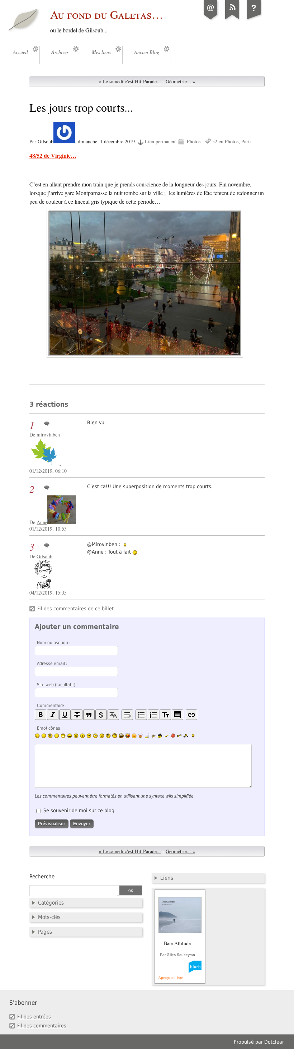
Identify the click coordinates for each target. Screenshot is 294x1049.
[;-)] (43, 735)
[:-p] (134, 735)
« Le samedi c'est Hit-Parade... (130, 81)
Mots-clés (49, 917)
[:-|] (56, 735)
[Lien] (191, 715)
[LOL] (63, 735)
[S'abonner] (232, 19)
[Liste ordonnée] (153, 715)
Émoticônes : (50, 728)
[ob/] (153, 735)
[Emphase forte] (40, 715)
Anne (42, 522)
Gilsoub (44, 556)
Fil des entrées (34, 1017)
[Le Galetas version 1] (254, 19)
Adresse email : (52, 663)
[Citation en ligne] (89, 715)
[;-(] (101, 735)
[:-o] (95, 735)
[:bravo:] (192, 736)
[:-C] (82, 735)
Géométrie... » (180, 81)
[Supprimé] (76, 715)
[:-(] (76, 735)
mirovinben (48, 434)
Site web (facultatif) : (57, 684)
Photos (193, 141)
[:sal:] (185, 736)
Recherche (41, 876)
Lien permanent (161, 141)
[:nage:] (166, 736)
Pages (45, 932)
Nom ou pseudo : (54, 642)
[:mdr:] (121, 736)
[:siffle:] (114, 735)
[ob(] (172, 735)
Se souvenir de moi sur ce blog (78, 810)
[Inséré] (65, 715)
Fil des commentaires (41, 1026)
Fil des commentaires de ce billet (75, 608)
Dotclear (274, 1042)
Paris (246, 141)
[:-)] (37, 735)
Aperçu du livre (170, 978)
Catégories (51, 903)
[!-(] (127, 735)
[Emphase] (52, 715)
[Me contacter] (211, 19)
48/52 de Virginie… (52, 155)
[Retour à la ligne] (127, 715)
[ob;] (140, 735)
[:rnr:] (179, 735)
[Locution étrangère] (113, 715)
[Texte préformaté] (165, 715)
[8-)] (88, 735)
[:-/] (50, 735)
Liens (166, 878)
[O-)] (108, 735)
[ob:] (147, 735)
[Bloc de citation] (177, 715)
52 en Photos (225, 141)
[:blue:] (159, 735)
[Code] (101, 715)
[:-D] (69, 735)
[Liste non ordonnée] (141, 715)
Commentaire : (52, 705)
